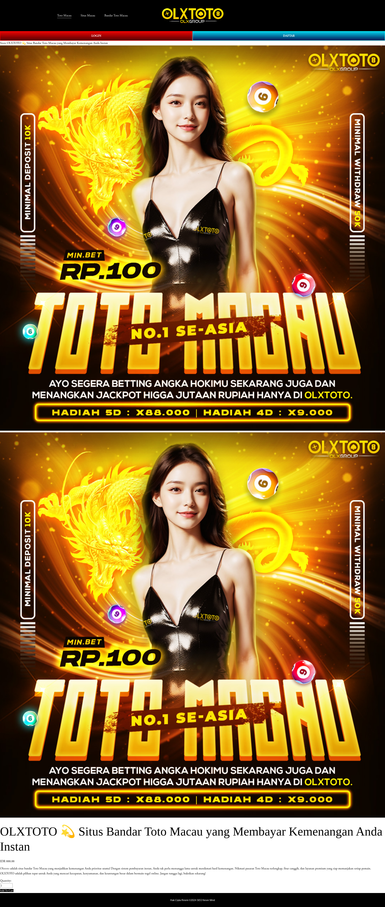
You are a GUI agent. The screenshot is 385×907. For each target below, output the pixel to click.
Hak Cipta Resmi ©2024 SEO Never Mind (192, 900)
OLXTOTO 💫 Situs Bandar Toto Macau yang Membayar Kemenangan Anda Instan (57, 43)
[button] (7, 890)
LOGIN (96, 36)
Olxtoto (4, 868)
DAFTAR (289, 36)
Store (3, 43)
